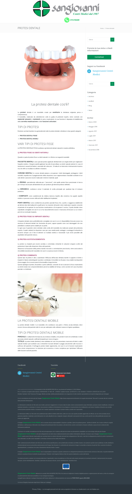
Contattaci (99, 57)
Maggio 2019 (93, 127)
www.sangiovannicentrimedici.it (26, 389)
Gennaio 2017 (93, 145)
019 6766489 (74, 20)
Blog (90, 106)
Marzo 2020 (93, 122)
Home (102, 28)
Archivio (91, 96)
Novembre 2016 (94, 150)
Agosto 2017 (93, 131)
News (90, 110)
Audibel (91, 101)
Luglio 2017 (92, 136)
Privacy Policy (36, 489)
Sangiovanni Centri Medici (51, 398)
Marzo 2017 (92, 140)
